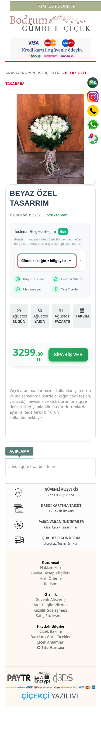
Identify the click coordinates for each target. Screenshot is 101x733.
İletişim (50, 583)
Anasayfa (14, 72)
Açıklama (19, 451)
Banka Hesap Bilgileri (50, 572)
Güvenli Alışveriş (50, 599)
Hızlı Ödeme (51, 578)
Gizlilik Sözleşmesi (50, 610)
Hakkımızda (50, 567)
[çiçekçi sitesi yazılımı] (50, 695)
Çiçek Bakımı (50, 631)
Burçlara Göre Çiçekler (50, 636)
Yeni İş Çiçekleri (44, 72)
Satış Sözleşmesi (50, 615)
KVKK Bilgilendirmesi (50, 604)
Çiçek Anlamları (51, 642)
